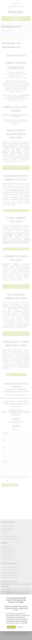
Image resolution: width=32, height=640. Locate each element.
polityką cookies (23, 608)
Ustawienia (20, 627)
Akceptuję (11, 627)
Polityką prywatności (11, 608)
